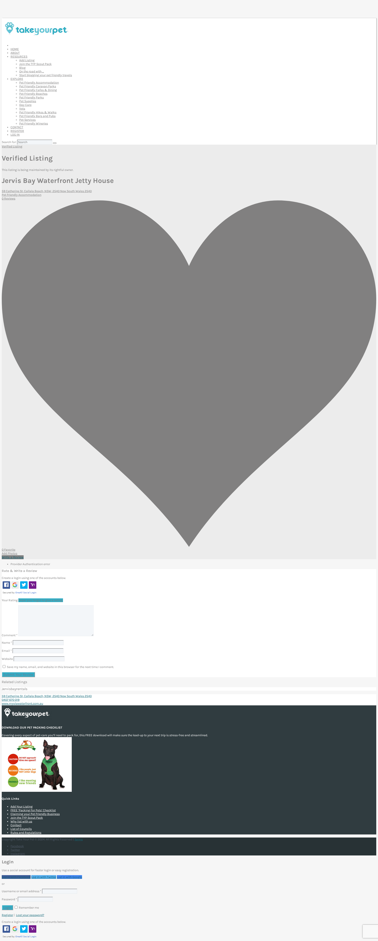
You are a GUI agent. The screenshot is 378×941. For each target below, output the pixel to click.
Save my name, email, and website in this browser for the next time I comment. (60, 667)
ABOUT (15, 53)
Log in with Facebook (16, 877)
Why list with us (21, 821)
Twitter (15, 850)
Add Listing (27, 60)
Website (7, 659)
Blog (22, 68)
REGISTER (17, 131)
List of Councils (21, 829)
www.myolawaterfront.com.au (22, 703)
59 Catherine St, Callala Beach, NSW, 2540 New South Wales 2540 (47, 191)
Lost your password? (30, 915)
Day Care (25, 105)
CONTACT (16, 127)
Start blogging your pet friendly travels (45, 75)
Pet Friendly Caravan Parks (37, 86)
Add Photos (9, 553)
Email (7, 651)
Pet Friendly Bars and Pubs (37, 116)
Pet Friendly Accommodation (39, 82)
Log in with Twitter (43, 877)
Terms (78, 839)
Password (9, 899)
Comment (10, 635)
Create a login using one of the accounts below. (34, 578)
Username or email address (21, 891)
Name (7, 643)
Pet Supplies (27, 101)
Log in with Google (69, 877)
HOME (14, 49)
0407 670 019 (10, 700)
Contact (15, 825)
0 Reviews (8, 198)
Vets (22, 108)
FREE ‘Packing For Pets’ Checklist (33, 810)
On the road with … (31, 71)
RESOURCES (18, 56)
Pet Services (27, 120)
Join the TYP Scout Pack (35, 64)
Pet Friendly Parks (31, 97)
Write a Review (13, 557)
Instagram (17, 853)
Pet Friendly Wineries (33, 123)
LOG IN (15, 135)
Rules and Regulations (25, 832)
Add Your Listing (21, 806)
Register (7, 915)
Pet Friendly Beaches (33, 94)
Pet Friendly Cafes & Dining (38, 90)
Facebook (17, 846)
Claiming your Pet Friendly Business (35, 814)
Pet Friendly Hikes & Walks (37, 112)
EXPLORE (16, 79)
